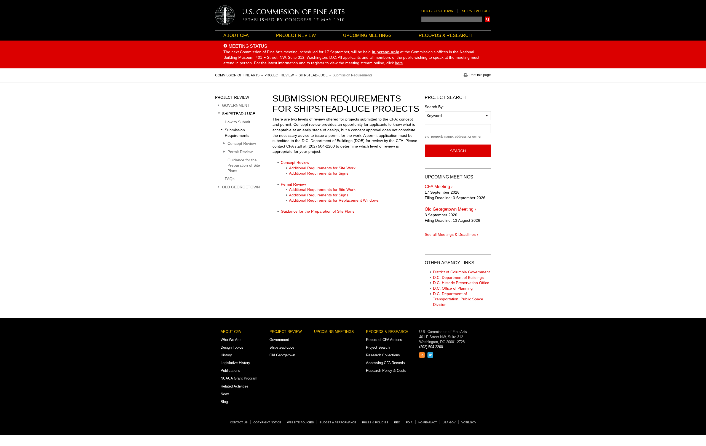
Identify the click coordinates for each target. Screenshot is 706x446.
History (226, 355)
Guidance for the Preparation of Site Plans (317, 211)
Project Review (296, 35)
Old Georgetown (437, 11)
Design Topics (232, 347)
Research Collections (383, 355)
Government (236, 105)
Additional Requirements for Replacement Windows (334, 200)
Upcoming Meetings (367, 35)
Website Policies (300, 422)
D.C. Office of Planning (453, 288)
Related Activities (234, 386)
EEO (397, 422)
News (225, 394)
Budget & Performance (338, 422)
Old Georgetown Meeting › (450, 209)
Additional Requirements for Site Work (322, 168)
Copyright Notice (267, 422)
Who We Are (230, 340)
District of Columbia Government (461, 272)
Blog (224, 402)
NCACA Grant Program (239, 378)
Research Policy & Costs (386, 370)
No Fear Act (427, 422)
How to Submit (237, 122)
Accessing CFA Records (385, 363)
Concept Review (295, 162)
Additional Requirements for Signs (318, 173)
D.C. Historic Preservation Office (461, 283)
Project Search (378, 347)
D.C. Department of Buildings (458, 277)
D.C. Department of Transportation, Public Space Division (458, 299)
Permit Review (293, 184)
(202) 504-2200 (431, 347)
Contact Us (239, 422)
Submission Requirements (237, 133)
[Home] (280, 15)
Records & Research (445, 35)
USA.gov (449, 422)
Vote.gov (468, 422)
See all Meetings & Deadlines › (451, 234)
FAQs (229, 179)
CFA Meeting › (439, 186)
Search (487, 19)
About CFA (236, 35)
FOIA (409, 422)
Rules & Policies (375, 422)
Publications (230, 370)
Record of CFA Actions (384, 340)
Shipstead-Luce (476, 11)
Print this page (480, 75)
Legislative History (235, 363)
